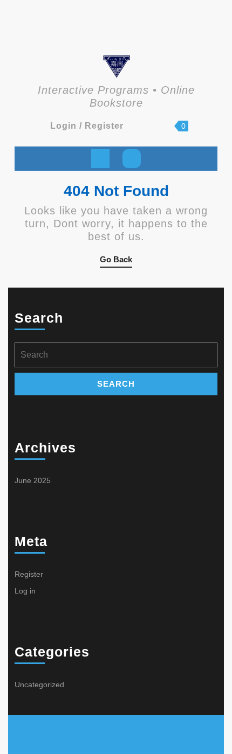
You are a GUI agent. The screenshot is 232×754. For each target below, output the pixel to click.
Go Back (116, 261)
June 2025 (33, 480)
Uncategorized (39, 684)
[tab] (100, 158)
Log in (25, 591)
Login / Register (87, 125)
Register (29, 574)
